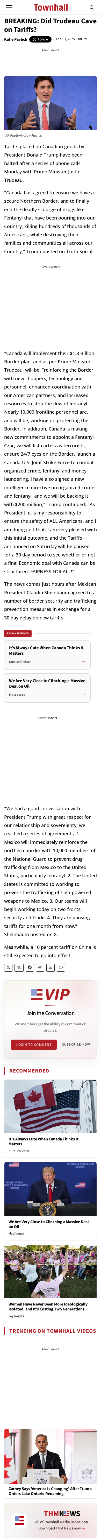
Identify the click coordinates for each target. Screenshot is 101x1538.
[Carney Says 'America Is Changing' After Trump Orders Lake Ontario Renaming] (50, 1456)
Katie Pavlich (15, 39)
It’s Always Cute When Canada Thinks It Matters (43, 1141)
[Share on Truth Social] (19, 968)
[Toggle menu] (9, 7)
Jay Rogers (16, 1316)
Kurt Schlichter (19, 1151)
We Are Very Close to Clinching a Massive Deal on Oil (49, 1224)
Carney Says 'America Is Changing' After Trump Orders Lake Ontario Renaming (50, 1491)
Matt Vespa (16, 1233)
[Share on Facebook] (30, 968)
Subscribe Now (76, 1044)
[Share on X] (8, 968)
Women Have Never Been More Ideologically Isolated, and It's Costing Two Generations (48, 1306)
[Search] (92, 7)
